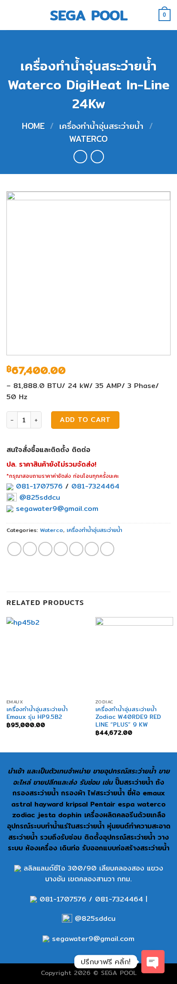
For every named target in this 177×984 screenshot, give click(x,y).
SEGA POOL (89, 15)
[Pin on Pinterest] (76, 549)
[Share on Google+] (92, 549)
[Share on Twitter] (45, 549)
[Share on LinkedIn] (107, 549)
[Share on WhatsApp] (14, 549)
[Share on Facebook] (30, 549)
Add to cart (85, 419)
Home (33, 125)
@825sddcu (38, 497)
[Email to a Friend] (61, 549)
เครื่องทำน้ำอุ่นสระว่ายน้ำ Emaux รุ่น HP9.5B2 (37, 713)
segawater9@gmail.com (55, 508)
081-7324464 (95, 486)
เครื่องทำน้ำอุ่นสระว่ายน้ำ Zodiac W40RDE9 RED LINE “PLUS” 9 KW (128, 717)
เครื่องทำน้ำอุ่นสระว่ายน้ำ (101, 125)
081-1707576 (39, 486)
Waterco (88, 138)
